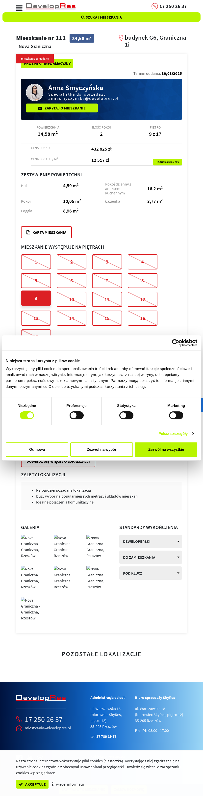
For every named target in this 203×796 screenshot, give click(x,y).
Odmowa (37, 449)
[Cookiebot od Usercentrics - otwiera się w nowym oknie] (175, 342)
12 (142, 299)
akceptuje (35, 784)
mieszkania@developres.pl (48, 728)
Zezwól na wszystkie (166, 449)
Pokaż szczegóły (173, 433)
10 (71, 299)
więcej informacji (69, 784)
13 (35, 318)
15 (106, 318)
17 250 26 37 (44, 719)
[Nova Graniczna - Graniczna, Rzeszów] (33, 546)
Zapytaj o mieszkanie (65, 108)
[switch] (77, 415)
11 (106, 299)
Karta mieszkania (49, 232)
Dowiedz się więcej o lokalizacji (58, 461)
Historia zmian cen (167, 162)
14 (71, 318)
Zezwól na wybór (101, 449)
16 (142, 318)
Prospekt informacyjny (47, 63)
